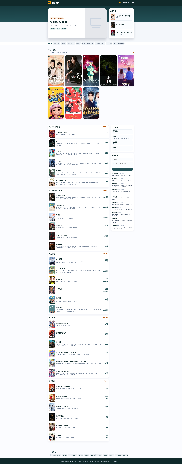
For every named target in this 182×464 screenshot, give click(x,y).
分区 (129, 2)
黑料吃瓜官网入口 (72, 455)
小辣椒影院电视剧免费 (56, 455)
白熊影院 (111, 455)
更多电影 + (105, 126)
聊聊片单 (132, 52)
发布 (122, 169)
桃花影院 (81, 455)
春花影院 (105, 455)
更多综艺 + (105, 253)
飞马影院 (99, 455)
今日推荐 (125, 2)
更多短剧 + (105, 381)
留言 (133, 2)
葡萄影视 (65, 455)
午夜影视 (93, 455)
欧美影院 (87, 455)
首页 (120, 2)
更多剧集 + (105, 190)
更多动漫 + (105, 317)
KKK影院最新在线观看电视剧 (122, 455)
